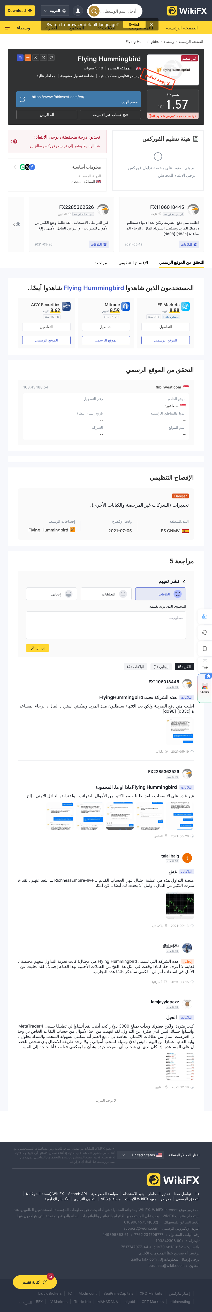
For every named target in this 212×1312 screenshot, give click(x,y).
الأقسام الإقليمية (57, 1199)
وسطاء (169, 41)
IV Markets (58, 1301)
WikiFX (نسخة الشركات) (45, 1193)
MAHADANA (107, 1301)
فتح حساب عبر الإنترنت (110, 114)
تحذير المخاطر (159, 1193)
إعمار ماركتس (179, 1293)
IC (70, 1293)
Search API (77, 1193)
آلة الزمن (47, 114)
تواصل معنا (182, 1193)
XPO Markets (151, 1293)
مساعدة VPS (111, 1199)
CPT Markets (153, 1301)
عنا (197, 1193)
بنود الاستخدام (133, 1193)
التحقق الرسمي (188, 1199)
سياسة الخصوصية (104, 1193)
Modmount (88, 1293)
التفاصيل (165, 326)
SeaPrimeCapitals (118, 1293)
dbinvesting (180, 1301)
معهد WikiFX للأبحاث (141, 1199)
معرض (166, 1199)
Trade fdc (82, 1301)
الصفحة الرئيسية (190, 41)
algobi (130, 1301)
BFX (39, 1301)
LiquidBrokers (50, 1293)
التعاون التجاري (85, 1199)
